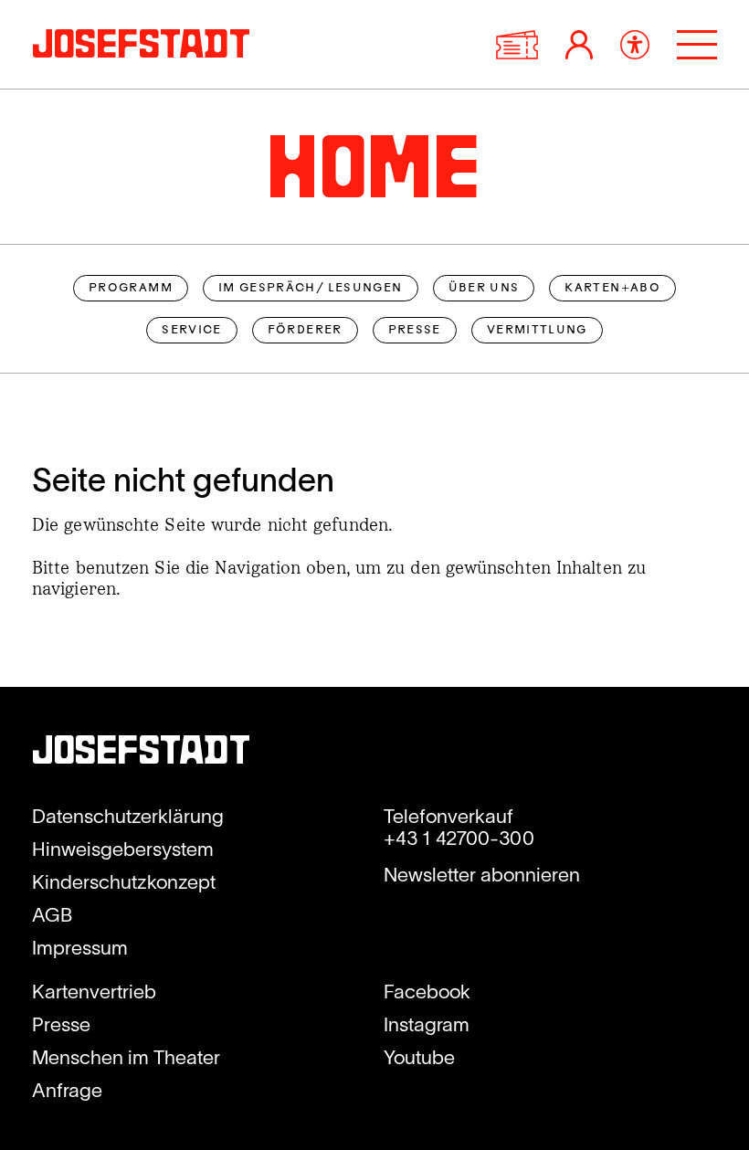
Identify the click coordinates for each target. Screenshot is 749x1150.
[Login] (579, 44)
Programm (131, 288)
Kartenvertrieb (94, 991)
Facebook (427, 991)
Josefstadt (141, 754)
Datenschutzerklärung (128, 816)
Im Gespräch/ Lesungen (310, 288)
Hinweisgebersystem (123, 849)
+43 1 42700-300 (459, 838)
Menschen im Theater (126, 1057)
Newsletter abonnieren (482, 874)
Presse (414, 330)
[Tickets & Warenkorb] (517, 44)
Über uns (484, 288)
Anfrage (67, 1090)
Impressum (80, 947)
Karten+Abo (612, 288)
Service (192, 330)
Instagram (426, 1024)
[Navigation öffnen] (697, 44)
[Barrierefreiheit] (634, 44)
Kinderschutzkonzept (124, 881)
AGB (52, 914)
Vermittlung (537, 330)
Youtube (419, 1057)
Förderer (305, 330)
